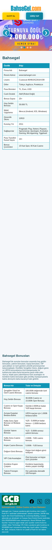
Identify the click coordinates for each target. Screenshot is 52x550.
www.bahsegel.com (27, 75)
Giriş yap (34, 16)
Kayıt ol (11, 16)
